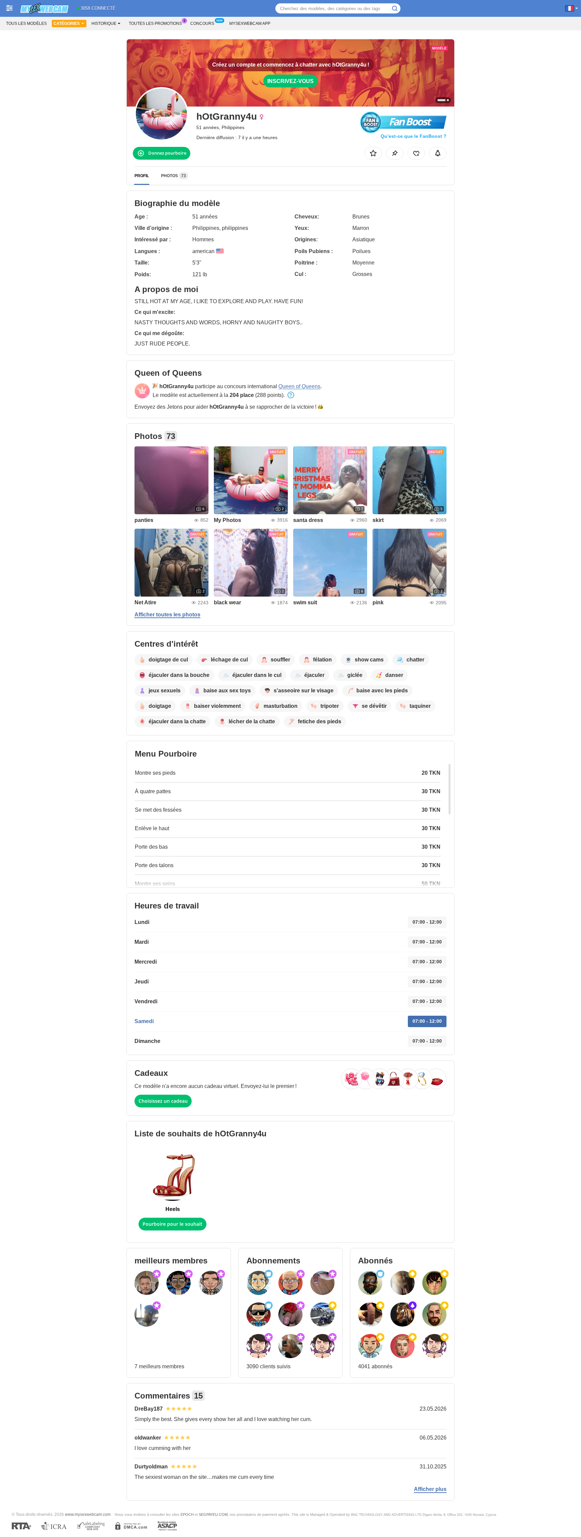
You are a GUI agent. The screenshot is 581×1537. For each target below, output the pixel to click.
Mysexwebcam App (249, 23)
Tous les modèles (26, 23)
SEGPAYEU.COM (213, 1514)
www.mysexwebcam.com (88, 1514)
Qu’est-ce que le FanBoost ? (414, 136)
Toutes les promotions (155, 23)
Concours (202, 23)
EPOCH (187, 1514)
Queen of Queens (299, 386)
